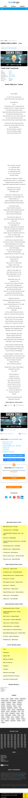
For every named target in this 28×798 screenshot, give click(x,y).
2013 (12, 745)
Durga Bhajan (23, 698)
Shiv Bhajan (13, 720)
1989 (12, 742)
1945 (25, 735)
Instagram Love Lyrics (8, 451)
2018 (2, 747)
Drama (15, 706)
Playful (14, 715)
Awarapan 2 (6, 652)
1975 (18, 740)
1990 (15, 742)
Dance (14, 704)
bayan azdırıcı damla (12, 727)
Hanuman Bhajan (5, 700)
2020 (8, 747)
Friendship (3, 709)
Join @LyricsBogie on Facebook (15, 459)
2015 (18, 745)
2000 (22, 743)
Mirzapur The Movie (8, 659)
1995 (5, 743)
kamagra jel (23, 727)
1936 (22, 734)
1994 (2, 743)
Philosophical (8, 715)
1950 (15, 736)
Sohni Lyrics (10, 568)
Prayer (3, 717)
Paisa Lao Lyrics (11, 559)
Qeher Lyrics (10, 595)
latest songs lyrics (17, 468)
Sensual (12, 718)
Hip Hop (3, 711)
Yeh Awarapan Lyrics (11, 545)
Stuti (24, 720)
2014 (15, 745)
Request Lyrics (4, 756)
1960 (22, 737)
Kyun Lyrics (9, 585)
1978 (2, 741)
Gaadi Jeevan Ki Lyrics (11, 608)
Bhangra (19, 702)
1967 (18, 739)
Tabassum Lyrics (10, 530)
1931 (5, 734)
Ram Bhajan (20, 700)
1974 (15, 740)
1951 (18, 736)
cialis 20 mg (2, 727)
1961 (25, 737)
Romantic (3, 718)
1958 (15, 737)
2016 (22, 745)
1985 (25, 741)
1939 (5, 735)
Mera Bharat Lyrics (10, 526)
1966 (15, 739)
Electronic (3, 707)
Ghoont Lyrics (12, 619)
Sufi (2, 720)
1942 (15, 735)
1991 (18, 742)
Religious (17, 717)
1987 (5, 742)
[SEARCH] (26, 8)
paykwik (18, 727)
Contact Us (3, 759)
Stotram (19, 720)
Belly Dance (20, 704)
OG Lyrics (11, 636)
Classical (9, 704)
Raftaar (10, 70)
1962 (2, 739)
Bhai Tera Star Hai (7, 662)
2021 (12, 747)
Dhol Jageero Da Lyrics (13, 582)
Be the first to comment (14, 487)
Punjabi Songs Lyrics (19, 776)
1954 (2, 737)
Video (9, 48)
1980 (8, 741)
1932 (8, 734)
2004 (8, 744)
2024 (22, 747)
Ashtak (12, 698)
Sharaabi (18, 718)
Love (2, 713)
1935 (18, 734)
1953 (25, 736)
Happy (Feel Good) (20, 709)
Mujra (18, 713)
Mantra (14, 702)
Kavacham (9, 702)
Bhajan (17, 698)
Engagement (10, 707)
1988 (8, 742)
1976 (22, 740)
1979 (5, 741)
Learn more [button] (4, 797)
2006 (15, 744)
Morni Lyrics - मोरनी (8, 442)
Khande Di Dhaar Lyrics (13, 592)
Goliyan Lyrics (10, 588)
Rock (22, 717)
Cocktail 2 (5, 669)
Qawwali (8, 717)
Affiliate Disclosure (5, 761)
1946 (2, 736)
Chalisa (3, 702)
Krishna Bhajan (13, 700)
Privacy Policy (4, 757)
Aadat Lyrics (6, 447)
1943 (18, 735)
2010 (2, 745)
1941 (12, 735)
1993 (25, 742)
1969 (25, 739)
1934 (15, 734)
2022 (15, 747)
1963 (5, 739)
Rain (13, 717)
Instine (10, 74)
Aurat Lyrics (6, 449)
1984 (22, 741)
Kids (19, 711)
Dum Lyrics (9, 537)
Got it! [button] (25, 795)
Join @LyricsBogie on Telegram (15, 455)
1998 (15, 743)
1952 (22, 736)
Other (23, 713)
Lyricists (2, 691)
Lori (23, 711)
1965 (12, 739)
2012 (8, 745)
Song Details (14, 48)
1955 (5, 737)
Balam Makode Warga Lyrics (14, 633)
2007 (18, 744)
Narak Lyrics (8, 578)
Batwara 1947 (6, 655)
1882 (2, 734)
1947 (5, 736)
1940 (8, 735)
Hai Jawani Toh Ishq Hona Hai (10, 679)
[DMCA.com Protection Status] (5, 765)
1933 (12, 734)
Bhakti (3, 698)
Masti (7, 713)
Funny (9, 709)
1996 (8, 743)
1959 (18, 737)
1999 (18, 743)
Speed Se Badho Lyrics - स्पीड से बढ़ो (12, 446)
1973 (12, 740)
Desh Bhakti (9, 706)
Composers (3, 690)
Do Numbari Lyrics (12, 572)
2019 (5, 747)
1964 (8, 739)
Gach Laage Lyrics (12, 629)
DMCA (2, 758)
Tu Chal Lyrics (10, 552)
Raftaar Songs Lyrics (15, 439)
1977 (25, 740)
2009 (25, 744)
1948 (8, 736)
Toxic (4, 649)
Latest (5, 6)
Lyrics (5, 48)
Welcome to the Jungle (9, 672)
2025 (25, 747)
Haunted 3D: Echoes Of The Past (11, 675)
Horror (8, 711)
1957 (12, 737)
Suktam (3, 722)
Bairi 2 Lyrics (11, 616)
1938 (2, 735)
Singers (2, 688)
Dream (20, 706)
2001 (25, 743)
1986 (2, 742)
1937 (25, 734)
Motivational (12, 713)
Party (3, 715)
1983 (18, 741)
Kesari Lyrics (11, 623)
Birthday (3, 704)
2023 (18, 747)
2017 (25, 745)
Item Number (14, 711)
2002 (2, 744)
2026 (2, 748)
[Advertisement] (14, 25)
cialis (6, 727)
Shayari (23, 718)
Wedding (7, 720)
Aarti (7, 698)
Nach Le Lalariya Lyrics (13, 555)
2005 (12, 744)
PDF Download (19, 405)
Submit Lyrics (3, 755)
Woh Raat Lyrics (7, 444)
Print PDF (9, 405)
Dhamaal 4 (5, 665)
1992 (22, 742)
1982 (15, 741)
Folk (20, 707)
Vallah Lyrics (10, 598)
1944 (22, 735)
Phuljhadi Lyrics (10, 639)
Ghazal (13, 709)
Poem (19, 715)
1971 (5, 740)
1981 (12, 741)
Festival (16, 707)
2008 (22, 744)
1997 (12, 743)
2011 (5, 745)
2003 (5, 744)
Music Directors (4, 687)
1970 (2, 740)
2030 (15, 748)
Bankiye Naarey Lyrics (13, 575)
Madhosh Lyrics (11, 549)
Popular (13, 6)
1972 (8, 740)
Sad (8, 718)
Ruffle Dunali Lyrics (11, 626)
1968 (22, 739)
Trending (22, 6)
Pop (9, 77)
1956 (8, 737)
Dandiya (3, 706)
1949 (12, 736)
